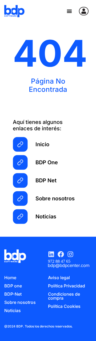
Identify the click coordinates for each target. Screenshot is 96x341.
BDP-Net (13, 294)
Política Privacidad (66, 285)
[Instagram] (72, 254)
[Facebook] (62, 254)
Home (10, 277)
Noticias (12, 310)
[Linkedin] (53, 254)
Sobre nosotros (20, 302)
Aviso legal (59, 277)
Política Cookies (64, 306)
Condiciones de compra (64, 296)
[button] (69, 11)
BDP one (13, 285)
